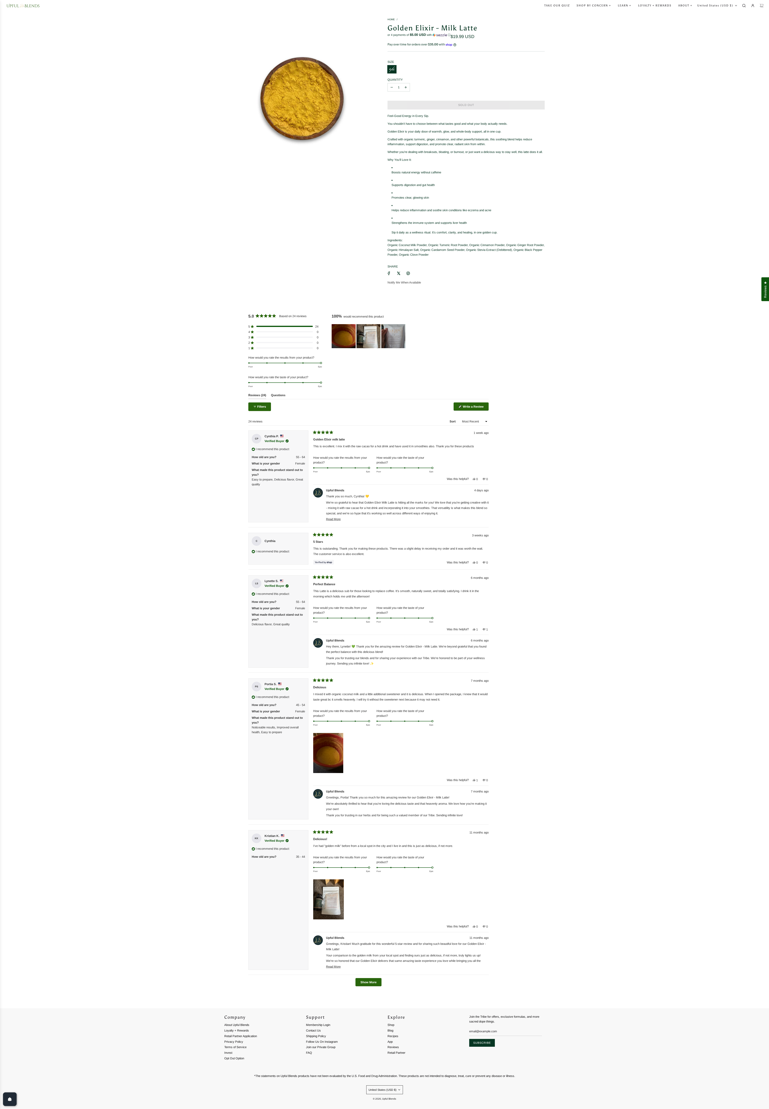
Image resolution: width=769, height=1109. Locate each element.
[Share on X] (398, 273)
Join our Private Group (320, 1047)
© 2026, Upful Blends (384, 1098)
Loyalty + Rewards (236, 1030)
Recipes (393, 1036)
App (390, 1041)
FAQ (309, 1052)
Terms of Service (235, 1047)
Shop (391, 1025)
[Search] (744, 5)
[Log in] (752, 5)
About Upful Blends (236, 1025)
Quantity (395, 79)
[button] (419, 35)
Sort (453, 421)
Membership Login (318, 1025)
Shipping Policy (316, 1036)
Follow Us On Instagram (322, 1041)
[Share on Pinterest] (408, 273)
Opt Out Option (234, 1058)
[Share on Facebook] (388, 273)
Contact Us (313, 1030)
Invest (228, 1052)
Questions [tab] (278, 396)
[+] (406, 87)
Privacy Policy (233, 1041)
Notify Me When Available (404, 282)
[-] (392, 87)
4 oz (392, 69)
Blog (390, 1030)
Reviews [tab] (257, 396)
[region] (369, 336)
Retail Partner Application (240, 1036)
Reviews (393, 1047)
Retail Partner (396, 1052)
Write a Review (475, 408)
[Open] (10, 1099)
